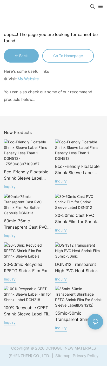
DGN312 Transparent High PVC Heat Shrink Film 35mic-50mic (76, 268)
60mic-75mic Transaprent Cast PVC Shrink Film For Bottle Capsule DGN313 (25, 224)
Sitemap (62, 355)
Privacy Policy (85, 355)
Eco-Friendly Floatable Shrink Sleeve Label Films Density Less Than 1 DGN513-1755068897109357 (27, 175)
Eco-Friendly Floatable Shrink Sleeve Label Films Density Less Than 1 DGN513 (78, 170)
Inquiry (10, 186)
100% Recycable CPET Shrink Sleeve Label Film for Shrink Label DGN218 (28, 311)
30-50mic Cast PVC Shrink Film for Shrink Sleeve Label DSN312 (76, 219)
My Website (28, 78)
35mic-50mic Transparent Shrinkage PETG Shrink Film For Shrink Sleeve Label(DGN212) (77, 316)
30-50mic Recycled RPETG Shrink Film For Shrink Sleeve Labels (26, 268)
